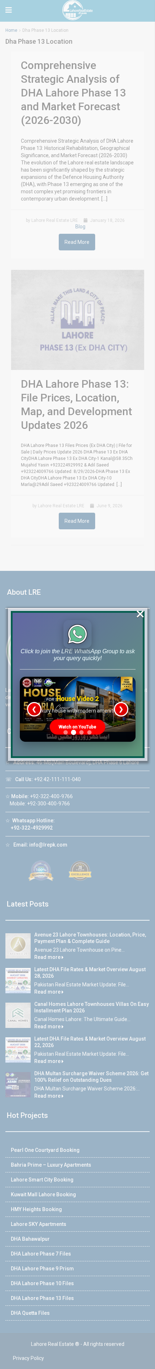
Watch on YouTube (77, 726)
